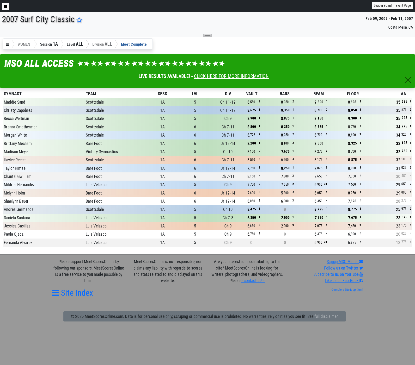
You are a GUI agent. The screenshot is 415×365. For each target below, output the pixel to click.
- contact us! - (253, 280)
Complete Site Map (343, 289)
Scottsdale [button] (95, 102)
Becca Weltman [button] (16, 118)
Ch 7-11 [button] (228, 127)
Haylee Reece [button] (14, 159)
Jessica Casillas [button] (17, 226)
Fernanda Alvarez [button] (18, 242)
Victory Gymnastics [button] (102, 151)
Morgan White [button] (15, 135)
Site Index (76, 293)
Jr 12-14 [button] (228, 143)
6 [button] (195, 127)
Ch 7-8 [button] (227, 217)
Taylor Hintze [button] (14, 168)
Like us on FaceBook (342, 280)
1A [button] (162, 102)
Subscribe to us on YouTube (336, 274)
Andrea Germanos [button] (18, 209)
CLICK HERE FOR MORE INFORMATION (231, 76)
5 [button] (195, 102)
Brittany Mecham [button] (18, 143)
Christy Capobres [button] (18, 110)
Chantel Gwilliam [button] (17, 176)
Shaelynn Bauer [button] (16, 201)
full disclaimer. (326, 316)
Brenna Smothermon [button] (20, 127)
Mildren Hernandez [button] (19, 184)
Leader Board (383, 5)
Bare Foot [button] (94, 143)
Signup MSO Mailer (343, 261)
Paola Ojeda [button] (14, 234)
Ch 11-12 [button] (228, 102)
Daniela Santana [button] (17, 217)
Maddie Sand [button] (14, 102)
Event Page (403, 5)
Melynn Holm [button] (14, 193)
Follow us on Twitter (341, 268)
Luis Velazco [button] (96, 184)
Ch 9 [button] (228, 118)
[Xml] (359, 289)
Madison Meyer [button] (16, 151)
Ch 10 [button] (228, 151)
